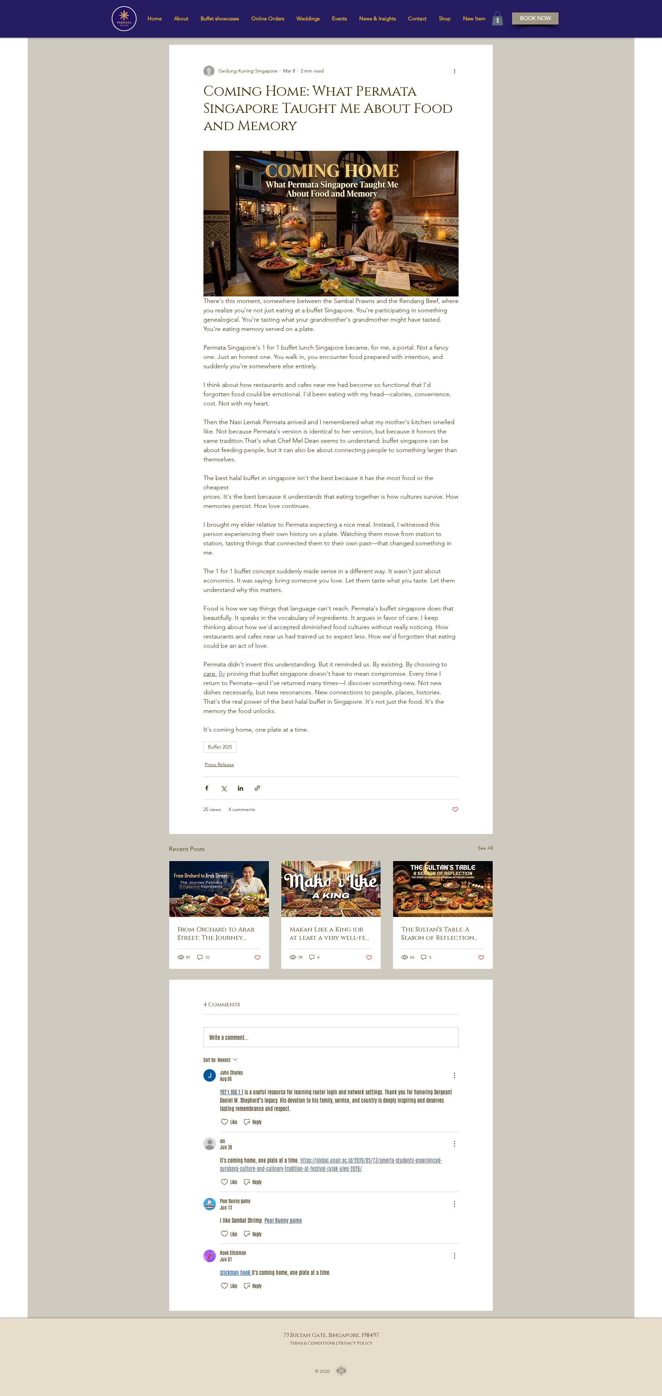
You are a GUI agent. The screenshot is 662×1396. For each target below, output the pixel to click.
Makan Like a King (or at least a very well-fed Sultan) (330, 934)
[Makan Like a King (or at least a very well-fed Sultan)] (331, 889)
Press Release (219, 764)
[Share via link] (257, 788)
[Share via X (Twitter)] (223, 788)
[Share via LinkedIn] (240, 788)
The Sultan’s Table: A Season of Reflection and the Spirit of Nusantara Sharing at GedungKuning (438, 934)
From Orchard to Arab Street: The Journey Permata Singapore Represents (216, 934)
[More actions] (454, 71)
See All (485, 848)
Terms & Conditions (312, 1343)
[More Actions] (454, 1075)
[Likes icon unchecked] (224, 1122)
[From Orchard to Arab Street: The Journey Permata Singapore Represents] (219, 889)
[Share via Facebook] (206, 788)
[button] (219, 18)
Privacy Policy (355, 1343)
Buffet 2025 (220, 747)
